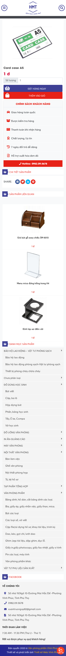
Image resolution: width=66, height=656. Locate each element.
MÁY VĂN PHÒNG (13, 446)
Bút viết (9, 391)
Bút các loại (12, 513)
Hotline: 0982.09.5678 (34, 163)
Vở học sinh (11, 425)
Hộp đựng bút (13, 405)
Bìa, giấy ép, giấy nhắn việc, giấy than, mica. (30, 506)
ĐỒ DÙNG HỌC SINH (15, 385)
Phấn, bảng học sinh (16, 412)
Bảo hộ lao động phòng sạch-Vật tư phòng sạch (32, 364)
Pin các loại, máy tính (17, 554)
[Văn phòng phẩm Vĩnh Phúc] (33, 7)
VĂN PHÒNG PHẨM (14, 493)
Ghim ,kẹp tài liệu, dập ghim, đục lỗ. (25, 540)
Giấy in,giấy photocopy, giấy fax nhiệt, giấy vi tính (33, 547)
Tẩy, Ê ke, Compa (15, 418)
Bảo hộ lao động (14, 357)
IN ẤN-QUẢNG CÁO (14, 439)
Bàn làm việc (12, 459)
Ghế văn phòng (14, 466)
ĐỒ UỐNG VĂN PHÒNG (16, 432)
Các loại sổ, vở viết (16, 520)
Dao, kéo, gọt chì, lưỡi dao (20, 534)
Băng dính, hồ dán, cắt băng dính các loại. (29, 499)
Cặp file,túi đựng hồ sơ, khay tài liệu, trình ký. (30, 527)
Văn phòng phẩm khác (18, 561)
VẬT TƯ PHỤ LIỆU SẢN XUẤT (19, 568)
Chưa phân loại (12, 378)
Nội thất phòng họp (16, 472)
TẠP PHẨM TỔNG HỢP (16, 486)
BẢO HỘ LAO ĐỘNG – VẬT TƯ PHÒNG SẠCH (28, 351)
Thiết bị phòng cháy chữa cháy (22, 371)
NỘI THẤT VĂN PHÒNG (16, 452)
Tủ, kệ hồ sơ (11, 479)
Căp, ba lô (11, 398)
